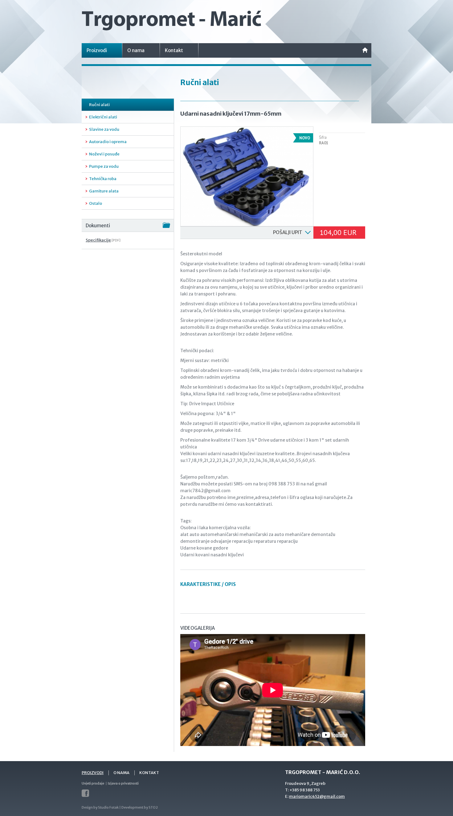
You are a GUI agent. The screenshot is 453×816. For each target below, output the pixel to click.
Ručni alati (99, 104)
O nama (136, 50)
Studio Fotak (108, 807)
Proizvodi (97, 50)
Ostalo (95, 203)
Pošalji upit (287, 232)
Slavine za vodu (104, 129)
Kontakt (174, 50)
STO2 (153, 807)
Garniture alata (104, 191)
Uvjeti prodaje (93, 783)
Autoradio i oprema (108, 141)
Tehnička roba (102, 178)
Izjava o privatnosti (123, 783)
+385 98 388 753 (304, 790)
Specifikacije (98, 240)
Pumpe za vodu (104, 166)
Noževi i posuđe (104, 154)
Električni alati (103, 117)
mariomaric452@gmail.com (317, 796)
